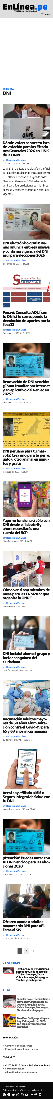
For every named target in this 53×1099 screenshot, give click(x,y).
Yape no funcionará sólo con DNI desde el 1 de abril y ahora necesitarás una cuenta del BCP (26, 526)
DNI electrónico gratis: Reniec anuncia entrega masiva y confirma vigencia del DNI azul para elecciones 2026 (26, 249)
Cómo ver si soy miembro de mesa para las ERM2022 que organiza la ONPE (26, 593)
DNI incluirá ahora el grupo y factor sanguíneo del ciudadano (26, 657)
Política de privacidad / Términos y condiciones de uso (24, 1090)
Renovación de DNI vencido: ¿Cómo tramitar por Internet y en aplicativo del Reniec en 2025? (26, 387)
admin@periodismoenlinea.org (21, 1072)
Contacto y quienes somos (18, 1045)
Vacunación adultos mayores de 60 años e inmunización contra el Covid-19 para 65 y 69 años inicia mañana (26, 725)
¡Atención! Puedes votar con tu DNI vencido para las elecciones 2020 (26, 861)
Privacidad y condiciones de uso (21, 1049)
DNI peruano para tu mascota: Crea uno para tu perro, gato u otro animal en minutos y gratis (26, 457)
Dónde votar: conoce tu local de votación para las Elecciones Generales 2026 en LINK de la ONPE (26, 148)
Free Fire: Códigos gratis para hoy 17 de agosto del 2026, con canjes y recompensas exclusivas (33, 1022)
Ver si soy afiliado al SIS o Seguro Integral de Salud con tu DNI (26, 796)
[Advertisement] (26, 56)
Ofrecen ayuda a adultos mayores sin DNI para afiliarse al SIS (24, 925)
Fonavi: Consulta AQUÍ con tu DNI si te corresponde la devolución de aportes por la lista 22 (26, 318)
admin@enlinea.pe (14, 1068)
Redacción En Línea (16, 160)
